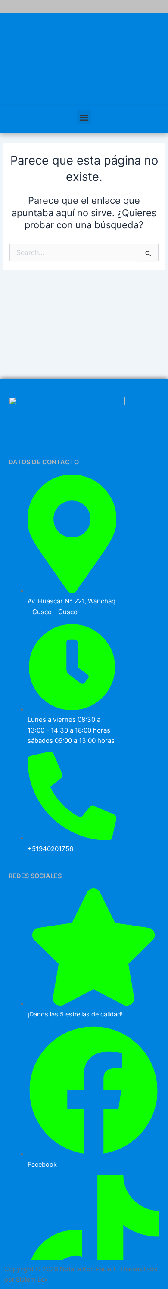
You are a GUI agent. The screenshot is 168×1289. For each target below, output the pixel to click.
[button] (84, 117)
